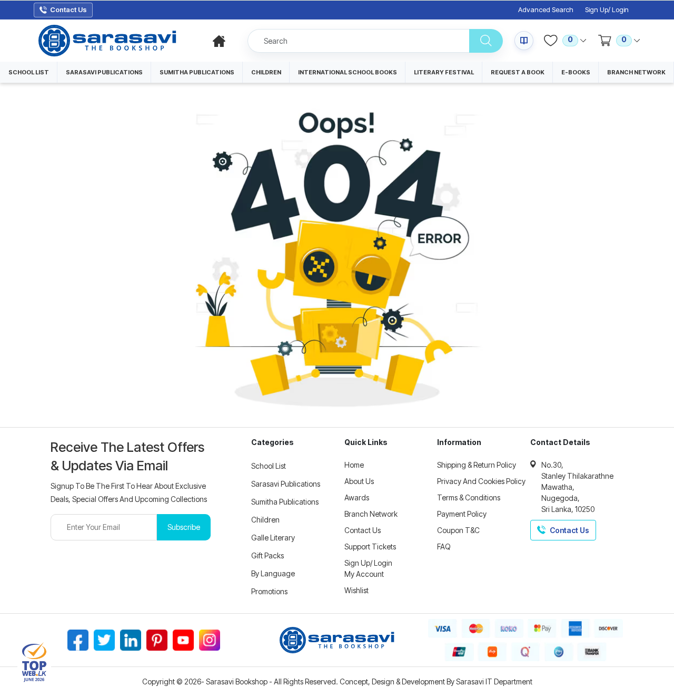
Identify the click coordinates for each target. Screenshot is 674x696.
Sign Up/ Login (607, 10)
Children (265, 519)
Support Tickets (370, 546)
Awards (356, 497)
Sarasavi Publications (285, 483)
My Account (364, 573)
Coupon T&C (458, 530)
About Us (359, 481)
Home (354, 464)
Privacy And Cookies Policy (481, 481)
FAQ (444, 546)
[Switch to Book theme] (523, 40)
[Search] (486, 41)
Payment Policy (462, 513)
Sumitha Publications (285, 501)
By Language (273, 573)
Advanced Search (545, 10)
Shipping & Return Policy (476, 464)
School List (268, 465)
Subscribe (183, 527)
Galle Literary (273, 537)
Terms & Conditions (468, 497)
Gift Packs (267, 555)
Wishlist (356, 590)
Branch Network (371, 513)
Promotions (269, 591)
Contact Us (362, 530)
